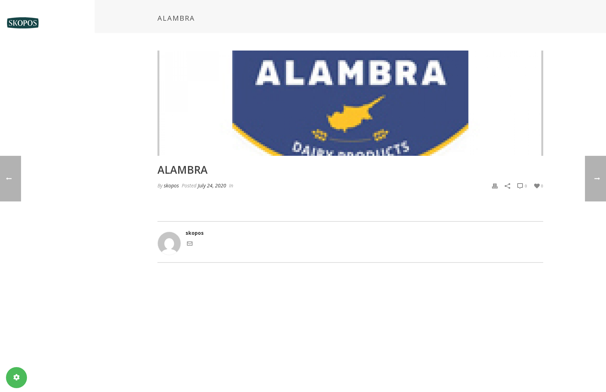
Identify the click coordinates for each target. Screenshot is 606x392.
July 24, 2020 (212, 185)
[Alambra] (350, 103)
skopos (171, 185)
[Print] (495, 185)
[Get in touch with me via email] (190, 244)
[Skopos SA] (47, 23)
